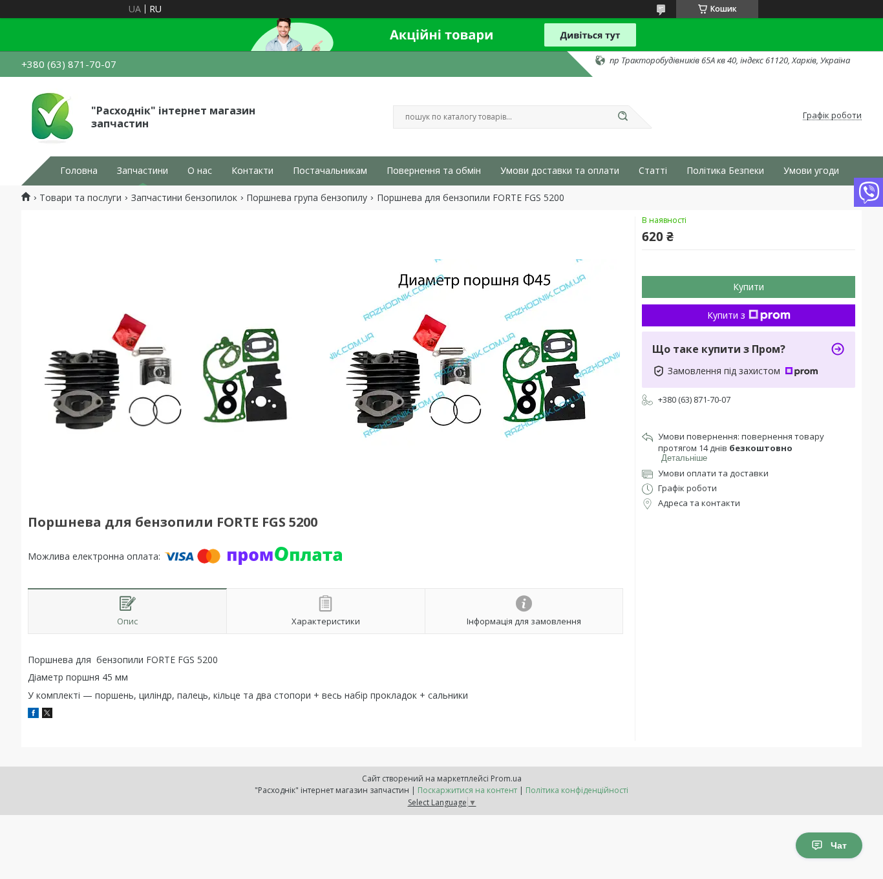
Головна (79, 170)
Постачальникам (330, 170)
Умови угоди (811, 170)
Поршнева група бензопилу (306, 198)
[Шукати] (622, 117)
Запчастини (142, 170)
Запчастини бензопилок (184, 198)
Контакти (252, 170)
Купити (748, 287)
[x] (47, 714)
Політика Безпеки (725, 170)
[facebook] (33, 714)
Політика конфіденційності (577, 790)
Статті (653, 170)
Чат (839, 845)
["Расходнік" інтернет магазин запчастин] (50, 115)
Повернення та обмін (434, 170)
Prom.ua (506, 778)
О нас (199, 170)
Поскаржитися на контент (467, 790)
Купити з (726, 315)
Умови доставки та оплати (559, 170)
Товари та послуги (80, 198)
